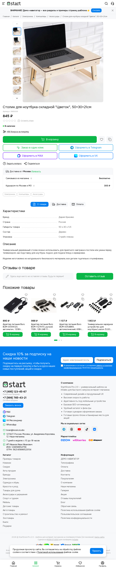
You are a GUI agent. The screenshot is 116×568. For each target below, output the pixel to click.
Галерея (65, 490)
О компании (66, 482)
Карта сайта (99, 537)
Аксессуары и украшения (15, 494)
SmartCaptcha (97, 368)
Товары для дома (11, 490)
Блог (63, 502)
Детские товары (11, 506)
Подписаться (104, 360)
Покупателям (67, 478)
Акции (64, 494)
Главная (6, 16)
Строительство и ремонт (15, 514)
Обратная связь (69, 506)
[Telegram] (64, 429)
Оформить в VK (88, 155)
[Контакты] (112, 3)
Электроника (27, 16)
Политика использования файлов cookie (80, 510)
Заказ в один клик (32, 147)
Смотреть (96, 10)
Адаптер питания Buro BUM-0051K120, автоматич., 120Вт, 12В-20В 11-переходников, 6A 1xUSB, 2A (15, 327)
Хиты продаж (9, 470)
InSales (75, 540)
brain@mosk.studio (15, 430)
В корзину (52, 139)
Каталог (16, 16)
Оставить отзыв (95, 276)
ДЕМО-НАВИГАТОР (70, 459)
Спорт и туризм (10, 498)
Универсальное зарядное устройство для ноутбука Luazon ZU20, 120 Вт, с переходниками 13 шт (100, 327)
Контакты (65, 474)
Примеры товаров (12, 459)
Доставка (61, 204)
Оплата (79, 204)
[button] (24, 62)
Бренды (6, 474)
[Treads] (71, 429)
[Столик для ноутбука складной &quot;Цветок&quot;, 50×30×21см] (63, 62)
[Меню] (3, 3)
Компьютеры (41, 16)
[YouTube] (79, 429)
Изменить (36, 171)
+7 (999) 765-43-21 (14, 397)
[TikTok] (87, 429)
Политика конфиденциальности (76, 518)
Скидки (6, 467)
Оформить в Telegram (88, 147)
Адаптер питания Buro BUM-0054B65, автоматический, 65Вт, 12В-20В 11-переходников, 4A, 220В (71, 327)
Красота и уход (10, 486)
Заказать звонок (13, 405)
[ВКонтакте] (94, 429)
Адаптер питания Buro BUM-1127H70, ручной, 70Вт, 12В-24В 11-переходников (42, 327)
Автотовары (9, 510)
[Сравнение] (109, 139)
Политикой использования (50, 552)
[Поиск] (106, 3)
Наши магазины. (17, 436)
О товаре (41, 204)
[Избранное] (101, 139)
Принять (96, 550)
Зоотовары (8, 518)
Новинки (7, 463)
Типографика (67, 463)
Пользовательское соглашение (76, 514)
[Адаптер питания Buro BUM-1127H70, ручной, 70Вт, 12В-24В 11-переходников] (44, 305)
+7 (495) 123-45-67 (15, 391)
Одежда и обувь (11, 482)
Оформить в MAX (32, 155)
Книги (5, 522)
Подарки (7, 526)
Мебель (6, 502)
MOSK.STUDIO (53, 540)
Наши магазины (68, 486)
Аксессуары (54, 16)
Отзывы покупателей (71, 498)
